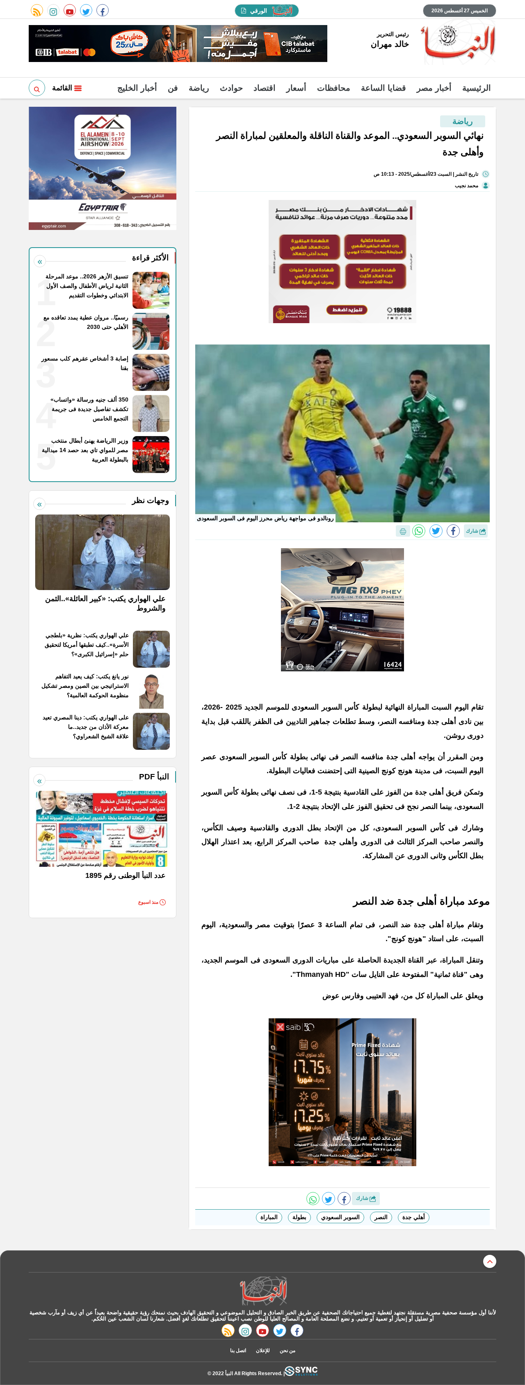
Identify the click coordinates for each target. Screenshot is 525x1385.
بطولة (299, 1217)
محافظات (333, 87)
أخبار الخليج (137, 87)
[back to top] (489, 1261)
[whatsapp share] (418, 530)
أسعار (296, 87)
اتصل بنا (238, 1350)
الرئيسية (476, 87)
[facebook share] (453, 530)
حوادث (231, 87)
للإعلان (263, 1350)
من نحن (287, 1350)
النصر (381, 1217)
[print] (403, 531)
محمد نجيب (466, 185)
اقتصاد (264, 87)
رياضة (199, 87)
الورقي (258, 10)
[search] (37, 88)
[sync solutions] (301, 1373)
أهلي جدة (413, 1217)
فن (173, 87)
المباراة (269, 1217)
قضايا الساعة (383, 87)
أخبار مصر (434, 87)
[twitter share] (436, 530)
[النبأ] (456, 43)
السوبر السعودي (340, 1217)
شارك (472, 531)
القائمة (63, 88)
